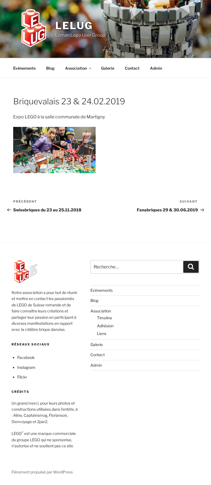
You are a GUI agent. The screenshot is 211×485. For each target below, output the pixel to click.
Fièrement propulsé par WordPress (42, 472)
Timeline (104, 317)
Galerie (107, 68)
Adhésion (105, 325)
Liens (101, 333)
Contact (132, 68)
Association (76, 68)
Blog (50, 68)
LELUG (74, 26)
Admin (156, 68)
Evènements (24, 68)
